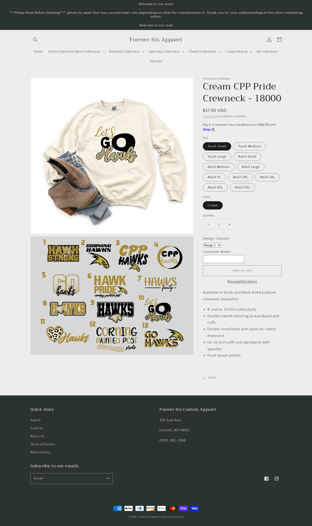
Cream (213, 205)
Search (35, 420)
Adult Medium (219, 167)
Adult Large (251, 167)
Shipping (209, 116)
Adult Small (247, 156)
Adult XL (214, 177)
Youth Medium (249, 146)
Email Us (36, 428)
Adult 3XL (267, 177)
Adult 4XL (215, 187)
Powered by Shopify (172, 517)
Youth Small (217, 146)
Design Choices (216, 238)
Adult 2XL (240, 177)
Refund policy (40, 452)
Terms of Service (42, 444)
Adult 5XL (242, 187)
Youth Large (217, 156)
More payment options (242, 281)
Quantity (208, 215)
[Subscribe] (108, 478)
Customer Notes (216, 252)
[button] (35, 40)
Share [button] (212, 377)
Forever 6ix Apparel (148, 517)
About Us (37, 436)
